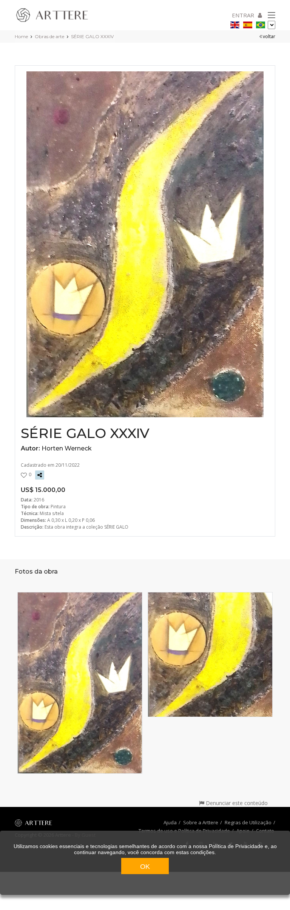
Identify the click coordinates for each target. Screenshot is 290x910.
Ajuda (170, 822)
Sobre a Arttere (200, 822)
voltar (269, 36)
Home (21, 36)
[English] (235, 23)
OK (145, 866)
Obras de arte (49, 36)
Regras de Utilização (248, 822)
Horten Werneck (67, 448)
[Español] (247, 23)
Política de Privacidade (236, 846)
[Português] (260, 23)
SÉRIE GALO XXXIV (92, 36)
